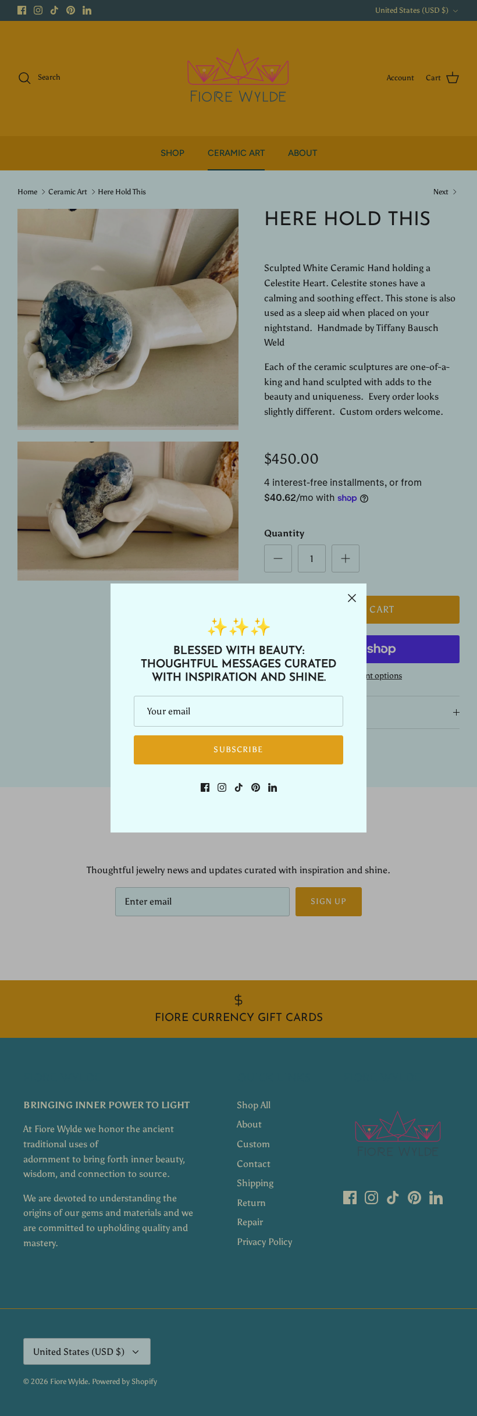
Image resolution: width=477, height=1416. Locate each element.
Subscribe (238, 750)
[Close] (352, 598)
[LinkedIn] (272, 787)
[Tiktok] (238, 787)
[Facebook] (205, 787)
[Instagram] (222, 787)
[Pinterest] (255, 787)
